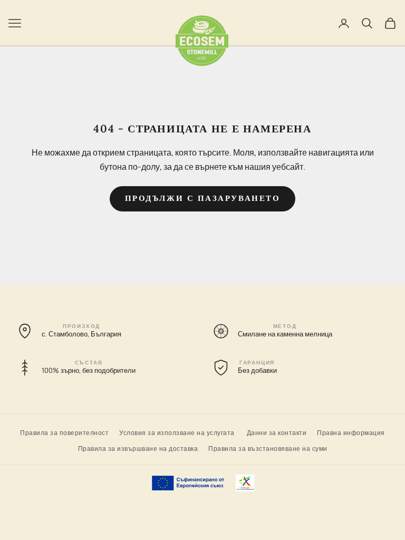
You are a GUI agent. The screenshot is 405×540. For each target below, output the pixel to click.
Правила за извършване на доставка (138, 447)
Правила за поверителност (64, 432)
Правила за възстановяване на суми (267, 447)
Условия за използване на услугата (177, 432)
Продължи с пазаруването (203, 198)
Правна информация (351, 432)
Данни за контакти (277, 432)
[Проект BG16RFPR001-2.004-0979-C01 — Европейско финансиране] (203, 483)
